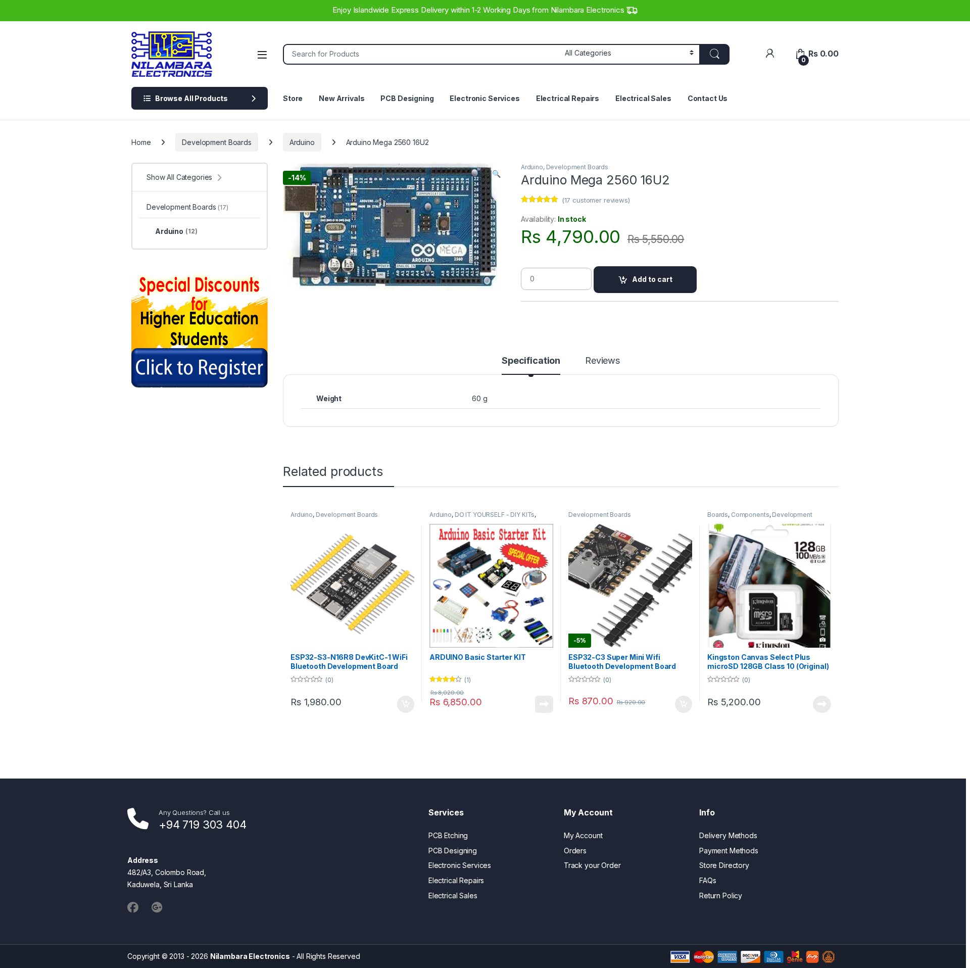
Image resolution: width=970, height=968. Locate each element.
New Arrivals (341, 98)
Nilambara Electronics (250, 956)
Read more (544, 704)
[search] (714, 54)
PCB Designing (406, 98)
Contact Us (708, 98)
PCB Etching (448, 835)
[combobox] (421, 54)
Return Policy (720, 895)
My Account (583, 835)
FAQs (707, 880)
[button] (496, 174)
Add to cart (652, 279)
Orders (575, 850)
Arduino (302, 142)
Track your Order (592, 865)
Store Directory (724, 865)
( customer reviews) (596, 200)
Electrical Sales (643, 98)
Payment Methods (728, 850)
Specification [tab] (531, 361)
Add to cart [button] (405, 704)
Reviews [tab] (602, 361)
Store (293, 98)
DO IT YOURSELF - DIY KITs (495, 514)
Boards (717, 514)
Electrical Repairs (567, 98)
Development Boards (216, 142)
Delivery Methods (728, 835)
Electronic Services (484, 98)
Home (141, 142)
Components (750, 514)
